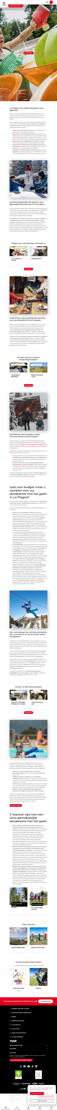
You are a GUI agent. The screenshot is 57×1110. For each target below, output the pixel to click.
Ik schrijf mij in (46, 1001)
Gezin (34, 9)
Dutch (47, 2)
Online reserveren (14, 6)
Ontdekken (28, 9)
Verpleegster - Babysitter (16, 375)
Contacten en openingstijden (21, 1060)
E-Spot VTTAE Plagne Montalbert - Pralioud (18, 703)
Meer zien (29, 269)
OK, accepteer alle (37, 1093)
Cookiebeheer (13, 1101)
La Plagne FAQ (15, 1024)
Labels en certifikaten (18, 1033)
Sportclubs (15, 1028)
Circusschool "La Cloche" (16, 259)
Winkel (13, 1016)
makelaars (44, 446)
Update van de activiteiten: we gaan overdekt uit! (38, 947)
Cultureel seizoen (18, 988)
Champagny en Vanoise (18, 364)
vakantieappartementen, (35, 446)
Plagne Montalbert (17, 691)
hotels (26, 446)
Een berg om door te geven (20, 1008)
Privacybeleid (13, 1097)
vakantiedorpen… (14, 448)
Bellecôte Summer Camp (37, 375)
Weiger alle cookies (46, 1096)
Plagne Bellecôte (37, 364)
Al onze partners (17, 1037)
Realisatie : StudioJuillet (15, 1099)
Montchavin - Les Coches (19, 248)
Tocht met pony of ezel (37, 703)
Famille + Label (15, 805)
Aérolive (38, 988)
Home (22, 9)
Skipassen (29, 53)
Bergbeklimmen (36, 258)
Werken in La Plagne (17, 1020)
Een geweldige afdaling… (18, 947)
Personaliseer (41, 1100)
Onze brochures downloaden (21, 1012)
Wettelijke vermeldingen (15, 1095)
